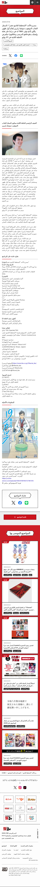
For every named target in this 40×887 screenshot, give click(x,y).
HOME (4, 773)
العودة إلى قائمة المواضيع (14, 773)
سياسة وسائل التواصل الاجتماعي (11, 858)
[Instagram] (20, 787)
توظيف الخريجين (6, 854)
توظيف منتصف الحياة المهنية (21, 854)
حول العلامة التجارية (26, 850)
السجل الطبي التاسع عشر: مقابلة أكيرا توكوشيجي (16, 45)
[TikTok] (24, 787)
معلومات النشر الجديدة (27, 846)
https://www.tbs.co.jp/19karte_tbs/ (24, 363)
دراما (35, 45)
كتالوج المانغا (13, 846)
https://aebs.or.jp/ (16, 875)
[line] (21, 55)
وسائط (6, 48)
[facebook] (15, 55)
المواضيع (4, 846)
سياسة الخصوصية (27, 858)
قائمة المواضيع (21, 517)
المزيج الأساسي (8, 41)
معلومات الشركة (6, 850)
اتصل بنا (16, 850)
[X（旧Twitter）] (15, 787)
